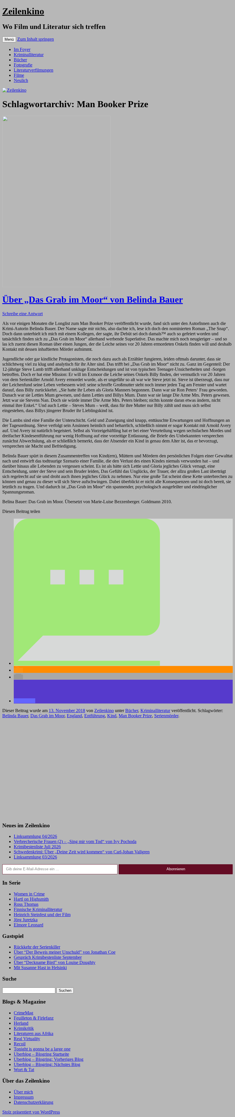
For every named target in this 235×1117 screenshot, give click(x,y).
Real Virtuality (27, 1038)
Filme (19, 75)
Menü (9, 39)
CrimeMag (23, 1012)
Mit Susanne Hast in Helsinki (40, 967)
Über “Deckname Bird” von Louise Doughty (54, 962)
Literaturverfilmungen (33, 70)
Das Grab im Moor (47, 715)
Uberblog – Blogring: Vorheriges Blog (48, 1059)
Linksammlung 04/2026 (35, 836)
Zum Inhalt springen (35, 39)
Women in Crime (29, 893)
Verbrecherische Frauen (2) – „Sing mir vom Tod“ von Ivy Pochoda (75, 841)
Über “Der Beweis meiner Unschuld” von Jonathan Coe (64, 952)
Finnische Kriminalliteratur (38, 909)
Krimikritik (24, 1028)
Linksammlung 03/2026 (35, 857)
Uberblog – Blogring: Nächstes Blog (47, 1064)
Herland (21, 1023)
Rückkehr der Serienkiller (37, 946)
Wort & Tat (24, 1069)
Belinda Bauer (15, 715)
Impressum (24, 1097)
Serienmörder (166, 715)
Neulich (21, 80)
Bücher (20, 59)
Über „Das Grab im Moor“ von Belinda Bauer (92, 299)
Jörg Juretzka (26, 919)
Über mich (23, 1091)
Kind (111, 715)
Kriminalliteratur (29, 54)
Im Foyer (22, 49)
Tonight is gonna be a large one (42, 1049)
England (74, 715)
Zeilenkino (23, 11)
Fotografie (23, 64)
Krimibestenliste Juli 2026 (37, 846)
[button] (87, 663)
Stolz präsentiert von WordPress (31, 1112)
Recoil (20, 1043)
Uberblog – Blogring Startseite (41, 1054)
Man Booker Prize (135, 715)
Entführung (94, 715)
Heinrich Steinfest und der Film (42, 914)
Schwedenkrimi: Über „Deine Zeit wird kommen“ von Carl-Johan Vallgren (82, 851)
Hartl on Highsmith (31, 899)
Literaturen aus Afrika (33, 1033)
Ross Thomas (26, 904)
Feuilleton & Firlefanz (34, 1018)
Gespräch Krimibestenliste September (48, 957)
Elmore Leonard (28, 924)
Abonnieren (176, 869)
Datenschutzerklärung (33, 1102)
